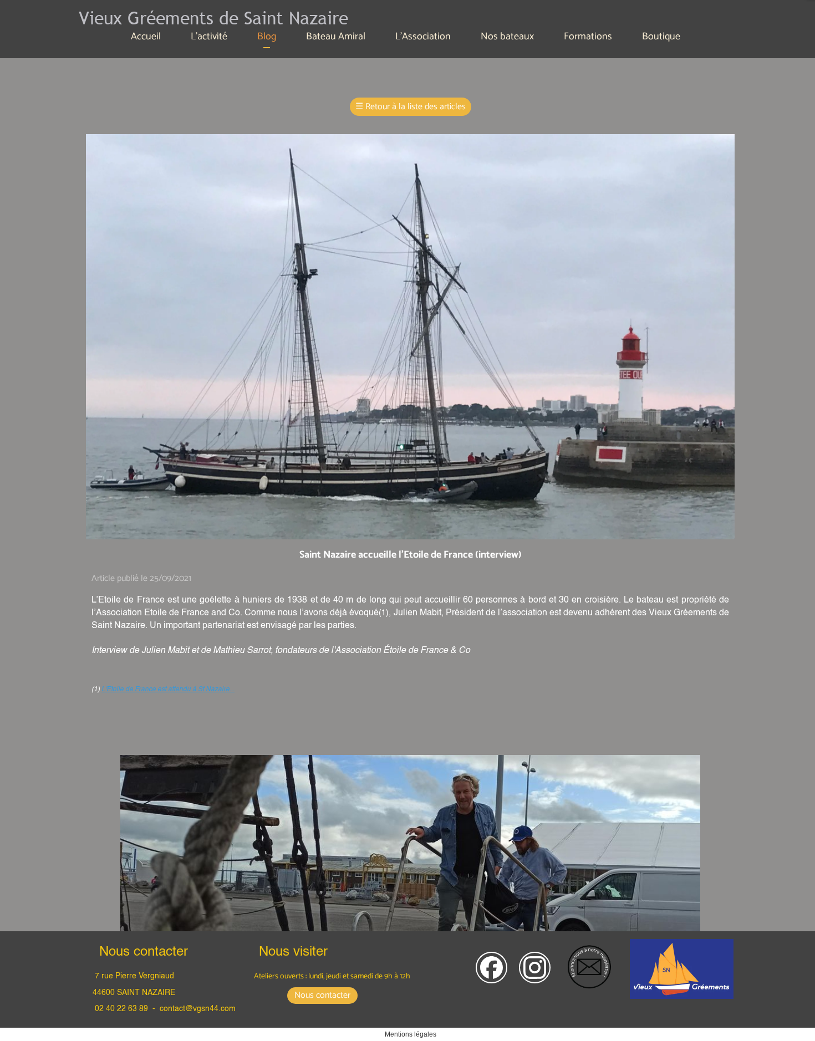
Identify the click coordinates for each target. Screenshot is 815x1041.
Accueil (146, 36)
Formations (588, 36)
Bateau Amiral (335, 36)
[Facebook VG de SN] (491, 967)
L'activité (209, 36)
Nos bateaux (507, 36)
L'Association (423, 36)
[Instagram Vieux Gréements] (535, 967)
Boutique (661, 36)
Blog (266, 36)
